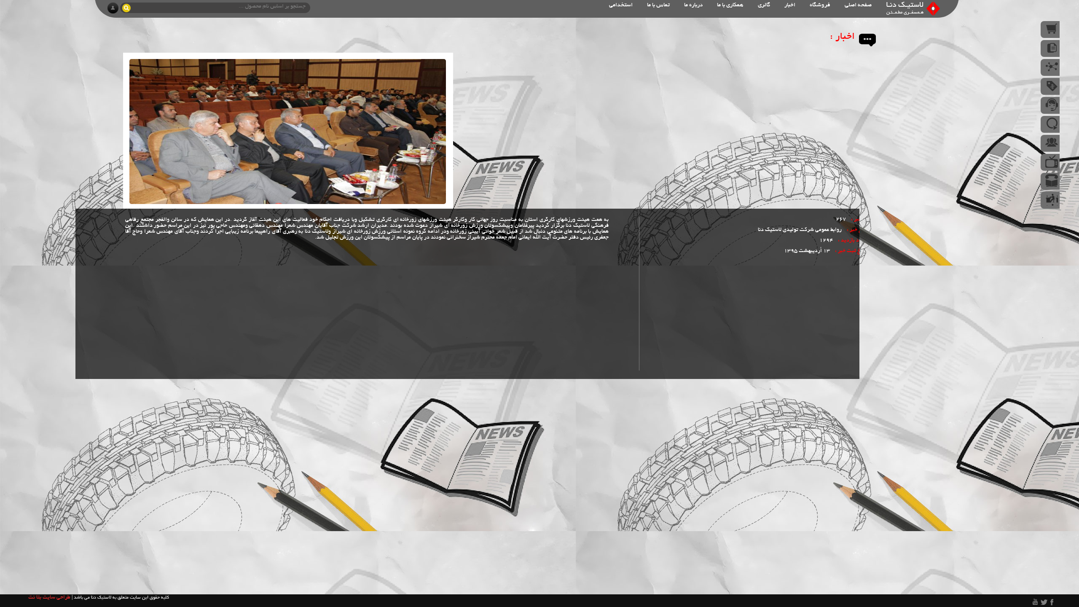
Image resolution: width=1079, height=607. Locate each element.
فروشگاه (820, 5)
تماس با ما (658, 5)
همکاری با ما (730, 5)
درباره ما (693, 5)
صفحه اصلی (858, 5)
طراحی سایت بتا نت (49, 598)
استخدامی (621, 5)
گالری (764, 5)
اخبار (789, 5)
